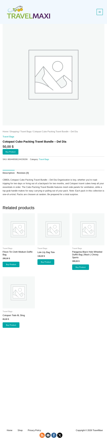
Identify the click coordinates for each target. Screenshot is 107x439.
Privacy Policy (34, 430)
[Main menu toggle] (100, 12)
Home (5, 131)
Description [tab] (9, 173)
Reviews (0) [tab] (23, 173)
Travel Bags (25, 131)
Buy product (10, 152)
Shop (20, 430)
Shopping (14, 131)
